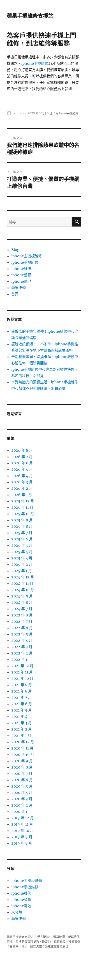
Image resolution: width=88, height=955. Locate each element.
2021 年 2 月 (21, 729)
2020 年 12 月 (22, 742)
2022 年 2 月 (21, 653)
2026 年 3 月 (21, 482)
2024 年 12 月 (22, 577)
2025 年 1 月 (21, 570)
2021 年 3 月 (21, 723)
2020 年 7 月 (21, 773)
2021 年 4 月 (21, 716)
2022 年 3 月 (21, 647)
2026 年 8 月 (22, 450)
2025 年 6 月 (22, 539)
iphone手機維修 (34, 63)
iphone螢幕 (21, 275)
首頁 (15, 294)
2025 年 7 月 (21, 532)
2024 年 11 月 (22, 583)
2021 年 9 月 (21, 685)
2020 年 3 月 (21, 799)
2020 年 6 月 (22, 780)
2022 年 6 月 (22, 628)
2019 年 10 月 (22, 830)
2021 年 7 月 (21, 697)
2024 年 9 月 (22, 596)
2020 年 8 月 (21, 767)
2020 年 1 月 (21, 811)
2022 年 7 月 (21, 621)
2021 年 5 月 (21, 710)
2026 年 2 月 (22, 488)
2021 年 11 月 (22, 672)
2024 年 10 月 (22, 589)
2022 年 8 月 (21, 615)
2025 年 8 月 (21, 526)
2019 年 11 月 (22, 824)
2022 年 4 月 (21, 640)
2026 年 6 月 (22, 463)
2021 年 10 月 (22, 678)
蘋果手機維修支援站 (30, 16)
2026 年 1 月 (21, 494)
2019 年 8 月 (21, 843)
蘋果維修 (18, 287)
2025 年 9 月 (22, 520)
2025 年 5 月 (21, 545)
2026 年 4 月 (22, 475)
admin (19, 113)
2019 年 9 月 (21, 837)
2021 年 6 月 (21, 704)
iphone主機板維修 (26, 256)
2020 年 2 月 (21, 805)
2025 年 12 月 (22, 501)
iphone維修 (21, 268)
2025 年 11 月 (22, 507)
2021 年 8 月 (21, 691)
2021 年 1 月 (21, 735)
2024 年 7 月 (21, 608)
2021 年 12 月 (22, 666)
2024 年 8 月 (21, 602)
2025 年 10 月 (22, 513)
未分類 (16, 912)
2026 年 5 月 (22, 469)
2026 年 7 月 (21, 456)
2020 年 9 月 (22, 761)
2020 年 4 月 (21, 792)
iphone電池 (21, 281)
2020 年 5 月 (21, 786)
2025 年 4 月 (21, 551)
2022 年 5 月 (21, 634)
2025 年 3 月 (21, 558)
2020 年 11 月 (22, 748)
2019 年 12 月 (22, 818)
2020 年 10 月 (22, 754)
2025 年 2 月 (21, 564)
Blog (15, 249)
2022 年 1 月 (21, 659)
